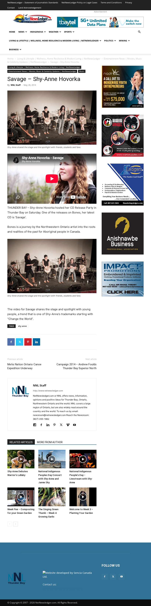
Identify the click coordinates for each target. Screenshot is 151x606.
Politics (108, 40)
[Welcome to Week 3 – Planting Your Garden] (82, 496)
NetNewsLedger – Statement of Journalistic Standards (32, 2)
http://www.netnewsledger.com (48, 390)
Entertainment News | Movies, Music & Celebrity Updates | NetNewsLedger (42, 71)
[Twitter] (19, 342)
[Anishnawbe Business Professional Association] (123, 234)
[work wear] (123, 136)
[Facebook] (11, 342)
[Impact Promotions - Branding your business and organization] (123, 279)
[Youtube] (76, 425)
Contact (11, 7)
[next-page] (15, 524)
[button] (139, 32)
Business (14, 49)
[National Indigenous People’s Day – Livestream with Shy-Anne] (82, 459)
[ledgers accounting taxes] (123, 185)
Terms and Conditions (111, 2)
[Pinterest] (28, 342)
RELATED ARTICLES (21, 442)
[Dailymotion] (36, 425)
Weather (53, 31)
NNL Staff (16, 85)
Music (81, 71)
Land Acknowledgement (29, 7)
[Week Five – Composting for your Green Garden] (20, 496)
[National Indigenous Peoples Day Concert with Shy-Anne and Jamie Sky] (51, 459)
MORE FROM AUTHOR (50, 442)
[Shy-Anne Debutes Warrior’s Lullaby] (20, 459)
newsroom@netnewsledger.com (62, 588)
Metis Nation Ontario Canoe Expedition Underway (24, 366)
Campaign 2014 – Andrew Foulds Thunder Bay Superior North (76, 366)
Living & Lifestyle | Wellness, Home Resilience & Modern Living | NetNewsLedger (54, 40)
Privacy (128, 2)
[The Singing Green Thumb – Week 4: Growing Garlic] (51, 496)
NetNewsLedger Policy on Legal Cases (79, 2)
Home (12, 31)
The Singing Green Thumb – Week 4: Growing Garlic (48, 513)
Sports (68, 31)
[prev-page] (9, 524)
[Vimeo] (69, 425)
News (21, 31)
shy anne (22, 326)
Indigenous (36, 31)
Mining (123, 40)
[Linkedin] (36, 342)
